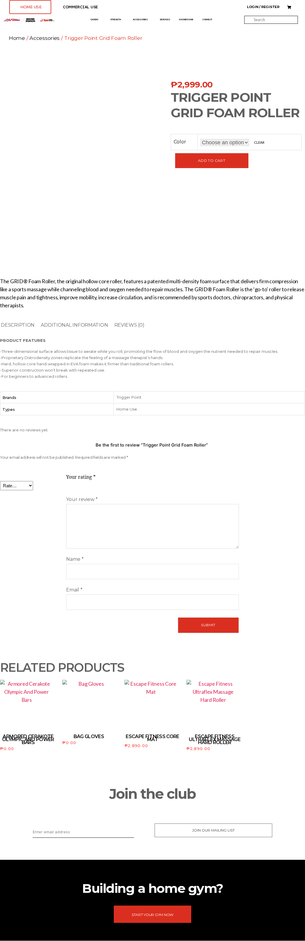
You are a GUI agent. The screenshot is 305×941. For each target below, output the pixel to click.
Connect (207, 19)
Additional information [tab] (74, 325)
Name (75, 559)
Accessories (140, 19)
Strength (115, 19)
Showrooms (186, 19)
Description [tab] (18, 325)
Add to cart (211, 160)
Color (180, 142)
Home (17, 38)
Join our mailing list (213, 830)
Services (165, 19)
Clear (259, 142)
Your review (82, 499)
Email (74, 590)
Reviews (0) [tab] (129, 325)
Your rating (81, 477)
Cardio (94, 19)
